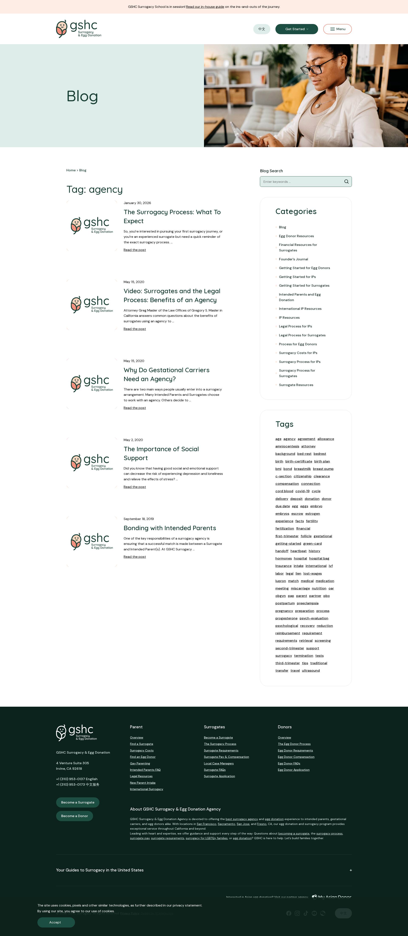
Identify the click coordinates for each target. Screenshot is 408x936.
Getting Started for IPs (297, 277)
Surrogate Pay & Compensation (226, 757)
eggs (304, 506)
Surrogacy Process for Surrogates (297, 373)
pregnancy (284, 611)
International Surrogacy (146, 789)
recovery (307, 625)
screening (323, 640)
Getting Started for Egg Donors (304, 268)
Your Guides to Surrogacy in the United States (100, 870)
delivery (281, 498)
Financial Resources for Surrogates (298, 247)
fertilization (284, 528)
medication (325, 581)
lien (298, 573)
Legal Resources (141, 776)
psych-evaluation (314, 618)
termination (303, 655)
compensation (287, 483)
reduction (325, 625)
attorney (308, 446)
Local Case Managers (219, 763)
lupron (280, 581)
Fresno (261, 824)
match (293, 581)
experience (284, 521)
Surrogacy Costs (142, 750)
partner (315, 595)
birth (279, 461)
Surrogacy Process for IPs (299, 361)
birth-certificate (298, 461)
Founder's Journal (293, 259)
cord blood (284, 491)
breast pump (323, 469)
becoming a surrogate (293, 833)
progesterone (286, 618)
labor (279, 573)
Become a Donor (74, 816)
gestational (323, 536)
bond (287, 469)
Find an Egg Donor (143, 757)
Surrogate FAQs (215, 770)
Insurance (283, 566)
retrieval (306, 640)
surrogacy (283, 655)
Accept (55, 922)
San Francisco (206, 824)
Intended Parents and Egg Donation (300, 297)
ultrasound (311, 670)
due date (282, 506)
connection (310, 483)
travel (295, 670)
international (316, 566)
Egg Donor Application (294, 770)
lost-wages (312, 573)
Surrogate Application (219, 776)
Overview (136, 737)
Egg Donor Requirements (295, 750)
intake (298, 566)
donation (312, 498)
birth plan (322, 461)
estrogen (312, 513)
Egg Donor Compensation (296, 757)
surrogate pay (140, 838)
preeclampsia (308, 603)
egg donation (274, 819)
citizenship (303, 476)
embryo (316, 506)
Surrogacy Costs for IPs (298, 353)
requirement (312, 633)
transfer (281, 670)
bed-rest (304, 453)
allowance (325, 439)
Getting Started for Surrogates (304, 285)
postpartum (285, 603)
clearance (322, 476)
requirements (286, 640)
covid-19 (302, 491)
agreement (306, 439)
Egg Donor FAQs (289, 763)
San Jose (243, 824)
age (278, 439)
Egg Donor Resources (296, 236)
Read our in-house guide (205, 6)
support (312, 648)
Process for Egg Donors (298, 344)
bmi (278, 469)
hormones (283, 558)
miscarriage (300, 588)
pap (291, 595)
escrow (297, 513)
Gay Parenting (140, 763)
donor (327, 498)
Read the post (135, 250)
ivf (331, 566)
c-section (283, 476)
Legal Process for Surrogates (302, 335)
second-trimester (289, 648)
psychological (286, 625)
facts (299, 521)
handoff (281, 551)
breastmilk (302, 469)
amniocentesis (287, 446)
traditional (318, 663)
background (285, 453)
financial (303, 528)
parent (301, 595)
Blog (282, 227)
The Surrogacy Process (220, 744)
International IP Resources (300, 308)
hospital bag (319, 558)
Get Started (295, 29)
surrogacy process (329, 833)
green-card (312, 543)
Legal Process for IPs (295, 326)
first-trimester (287, 536)
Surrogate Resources (296, 385)
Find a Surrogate (141, 744)
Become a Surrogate (77, 802)
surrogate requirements (167, 838)
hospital (300, 558)
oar (331, 588)
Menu (341, 29)
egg (295, 506)
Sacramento (226, 824)
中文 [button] (261, 29)
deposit (296, 498)
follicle (306, 536)
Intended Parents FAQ (145, 770)
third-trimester (287, 663)
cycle (316, 491)
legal (289, 573)
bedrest (320, 453)
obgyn (280, 595)
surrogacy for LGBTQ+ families (207, 838)
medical (307, 581)
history (314, 551)
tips (305, 663)
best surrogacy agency (242, 819)
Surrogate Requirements (221, 750)
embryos (282, 513)
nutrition (319, 588)
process (322, 611)
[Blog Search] (346, 181)
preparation (304, 611)
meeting (282, 588)
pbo (326, 595)
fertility (312, 521)
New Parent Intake (143, 783)
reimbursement (287, 633)
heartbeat (298, 551)
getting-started (288, 543)
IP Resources (289, 317)
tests (319, 655)
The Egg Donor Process (294, 744)
